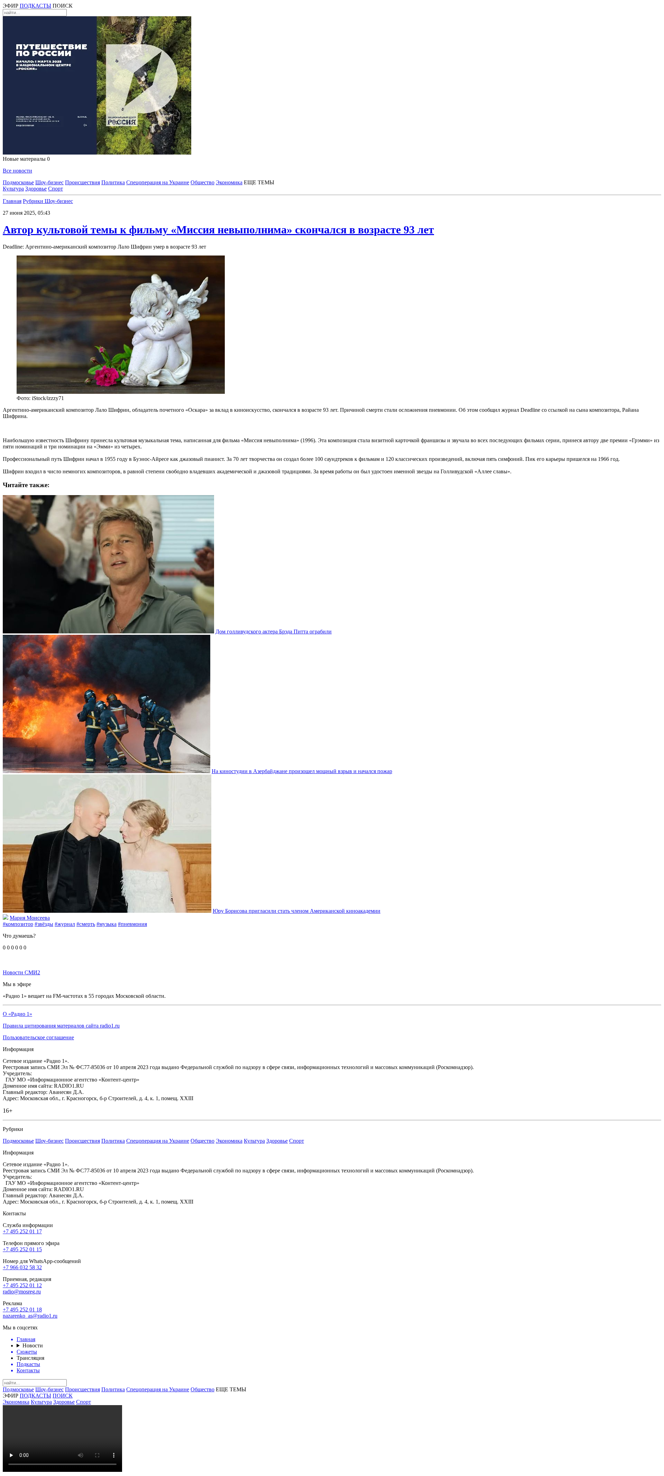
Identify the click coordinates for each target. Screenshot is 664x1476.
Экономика (229, 182)
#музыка (106, 924)
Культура (13, 189)
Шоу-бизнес (49, 182)
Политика (113, 182)
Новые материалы (26, 159)
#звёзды (44, 924)
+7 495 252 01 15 (22, 1249)
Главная (12, 201)
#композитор (18, 924)
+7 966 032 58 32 (22, 1267)
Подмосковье (18, 182)
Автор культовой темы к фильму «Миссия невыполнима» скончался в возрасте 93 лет (218, 229)
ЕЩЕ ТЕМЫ (259, 182)
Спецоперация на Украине (157, 182)
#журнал (65, 924)
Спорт (55, 189)
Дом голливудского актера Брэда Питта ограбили (273, 631)
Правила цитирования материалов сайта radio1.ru (61, 1026)
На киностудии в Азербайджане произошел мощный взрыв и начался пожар (302, 771)
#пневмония (132, 924)
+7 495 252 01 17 (22, 1231)
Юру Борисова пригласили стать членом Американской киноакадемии (296, 911)
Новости (32, 1345)
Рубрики (34, 201)
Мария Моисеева (30, 918)
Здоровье (36, 189)
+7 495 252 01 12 (22, 1285)
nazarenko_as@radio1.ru (30, 1316)
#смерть (85, 924)
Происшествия (82, 182)
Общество (202, 182)
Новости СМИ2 (21, 972)
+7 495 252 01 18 (22, 1309)
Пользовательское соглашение (38, 1037)
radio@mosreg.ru (22, 1291)
